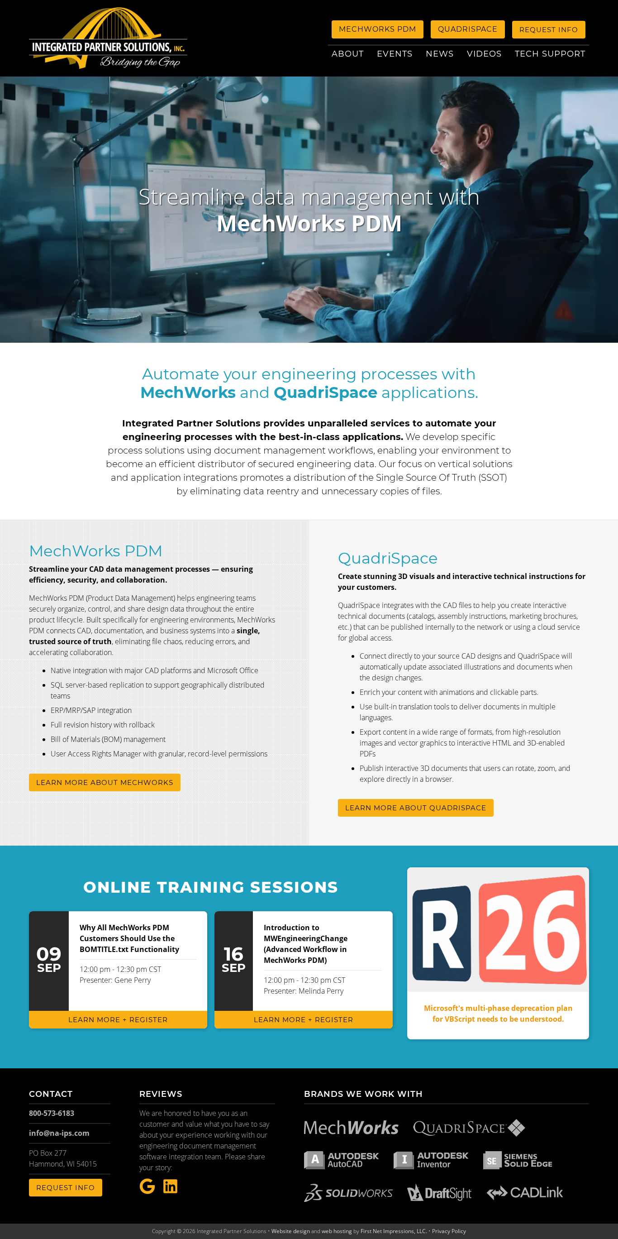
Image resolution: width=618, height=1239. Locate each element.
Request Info (548, 29)
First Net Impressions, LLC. (394, 1231)
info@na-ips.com (59, 1133)
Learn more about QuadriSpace (415, 808)
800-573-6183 (51, 1113)
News (440, 54)
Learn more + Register (118, 1019)
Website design (290, 1231)
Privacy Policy (449, 1231)
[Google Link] (147, 1187)
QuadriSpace (468, 29)
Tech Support (550, 54)
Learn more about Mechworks (104, 782)
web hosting (337, 1231)
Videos (484, 54)
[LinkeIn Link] (170, 1187)
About (348, 54)
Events (395, 54)
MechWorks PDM (377, 29)
